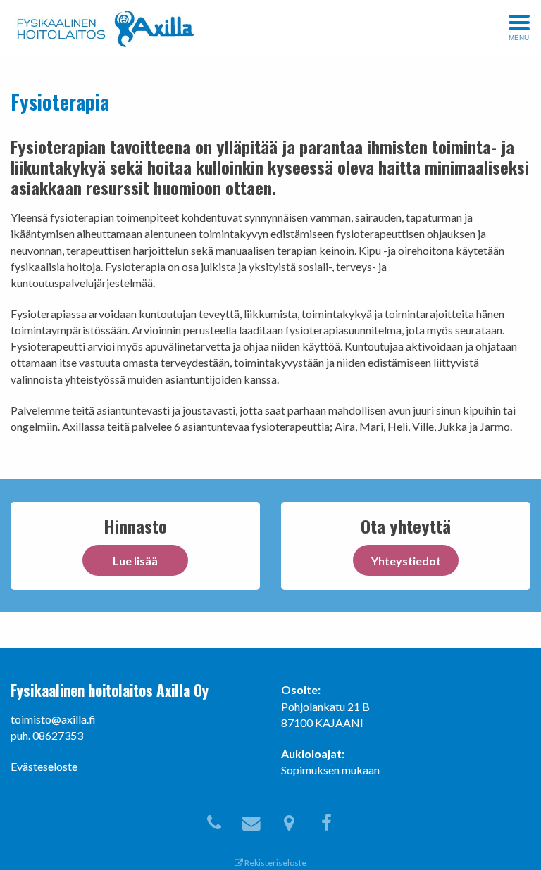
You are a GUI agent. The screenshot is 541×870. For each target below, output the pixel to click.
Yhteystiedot (406, 560)
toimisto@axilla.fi (53, 719)
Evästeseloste (44, 766)
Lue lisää (135, 560)
